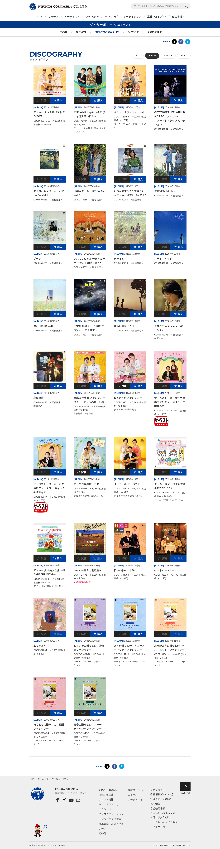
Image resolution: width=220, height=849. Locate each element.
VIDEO (184, 55)
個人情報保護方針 (37, 845)
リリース (53, 16)
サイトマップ (158, 827)
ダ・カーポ (43, 779)
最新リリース (135, 789)
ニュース (133, 794)
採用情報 (155, 803)
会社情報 (177, 16)
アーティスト (72, 16)
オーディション (132, 16)
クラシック (105, 809)
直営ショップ (155, 16)
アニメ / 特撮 (106, 799)
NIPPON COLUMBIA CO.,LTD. (58, 6)
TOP (39, 16)
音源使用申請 (158, 808)
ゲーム (102, 828)
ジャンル (91, 16)
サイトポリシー (58, 845)
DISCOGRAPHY (107, 32)
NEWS (81, 32)
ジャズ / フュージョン (111, 814)
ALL (138, 55)
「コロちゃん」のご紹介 (164, 822)
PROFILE (154, 32)
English (167, 798)
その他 (102, 833)
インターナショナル (110, 818)
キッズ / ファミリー (110, 804)
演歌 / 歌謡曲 (106, 794)
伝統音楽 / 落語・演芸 (111, 823)
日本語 (156, 798)
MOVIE (133, 32)
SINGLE (168, 55)
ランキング (111, 16)
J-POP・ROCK (108, 789)
